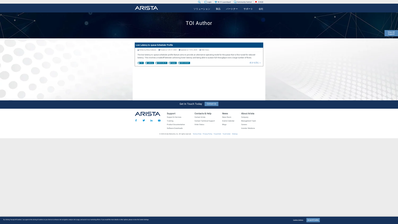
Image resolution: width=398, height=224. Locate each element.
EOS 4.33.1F (162, 63)
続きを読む (254, 63)
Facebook (136, 120)
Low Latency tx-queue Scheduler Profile (154, 45)
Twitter (144, 120)
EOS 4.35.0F (185, 63)
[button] (199, 2)
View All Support (391, 33)
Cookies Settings (298, 220)
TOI (141, 63)
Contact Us (211, 104)
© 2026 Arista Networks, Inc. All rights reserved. (175, 134)
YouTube (159, 120)
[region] (199, 220)
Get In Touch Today (191, 104)
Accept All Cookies (313, 220)
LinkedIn (151, 120)
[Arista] (146, 8)
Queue (173, 63)
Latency (150, 63)
